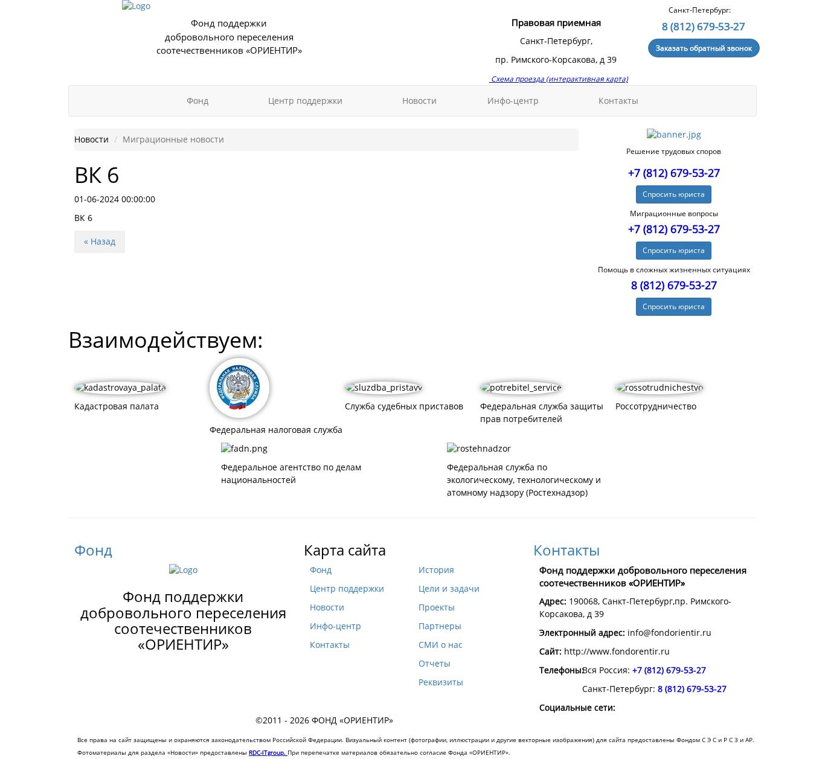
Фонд (199, 100)
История (436, 570)
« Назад (99, 241)
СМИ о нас (441, 644)
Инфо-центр (514, 100)
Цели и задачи (449, 588)
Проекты (437, 607)
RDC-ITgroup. (268, 752)
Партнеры (440, 626)
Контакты (618, 100)
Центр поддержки (306, 100)
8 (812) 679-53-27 (703, 26)
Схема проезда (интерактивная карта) (558, 79)
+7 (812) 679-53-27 (674, 172)
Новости (419, 100)
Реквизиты (441, 682)
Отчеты (435, 663)
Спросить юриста (674, 194)
